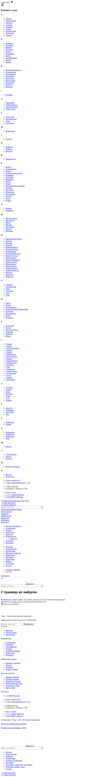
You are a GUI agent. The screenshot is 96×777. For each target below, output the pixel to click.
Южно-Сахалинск (13, 467)
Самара (8, 346)
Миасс (8, 223)
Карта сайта (10, 688)
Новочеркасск (11, 266)
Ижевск (9, 149)
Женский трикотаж (13, 553)
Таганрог (9, 388)
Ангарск (9, 23)
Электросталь (11, 454)
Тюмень (9, 400)
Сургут (8, 375)
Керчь (8, 182)
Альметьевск (11, 21)
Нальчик (9, 243)
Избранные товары (13, 681)
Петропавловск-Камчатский (17, 309)
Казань (8, 167)
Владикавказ (11, 74)
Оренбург (9, 291)
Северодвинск (11, 357)
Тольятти (9, 394)
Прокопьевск (11, 313)
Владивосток (11, 72)
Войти (19, 510)
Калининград (11, 169)
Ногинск (9, 272)
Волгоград (10, 78)
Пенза (8, 303)
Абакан (8, 19)
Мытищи (9, 231)
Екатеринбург (11, 119)
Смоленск (10, 365)
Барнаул (9, 47)
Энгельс (9, 459)
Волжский (10, 83)
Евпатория (10, 117)
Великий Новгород (13, 70)
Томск (8, 396)
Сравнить (5, 513)
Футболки (10, 564)
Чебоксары (10, 432)
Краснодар (10, 192)
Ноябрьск (9, 277)
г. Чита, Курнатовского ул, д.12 (18, 483)
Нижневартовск (12, 249)
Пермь (8, 305)
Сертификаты (11, 647)
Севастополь (11, 354)
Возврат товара (12, 669)
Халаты (9, 566)
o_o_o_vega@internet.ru (15, 495)
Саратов (9, 352)
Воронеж (9, 87)
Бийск (8, 56)
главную (15, 602)
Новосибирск (11, 264)
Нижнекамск (11, 252)
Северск (9, 359)
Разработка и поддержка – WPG (13, 728)
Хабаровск (10, 422)
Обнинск (9, 285)
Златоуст (9, 139)
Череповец (10, 436)
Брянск (8, 62)
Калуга (8, 171)
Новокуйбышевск (13, 260)
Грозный (9, 95)
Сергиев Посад (12, 361)
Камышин (10, 175)
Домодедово (10, 109)
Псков (8, 316)
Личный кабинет (12, 677)
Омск (8, 289)
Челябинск (10, 434)
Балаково (9, 43)
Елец (8, 121)
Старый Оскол (11, 371)
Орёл (8, 295)
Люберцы (9, 211)
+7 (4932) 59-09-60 (8, 505)
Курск (8, 198)
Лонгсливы (10, 559)
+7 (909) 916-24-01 (8, 503)
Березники (10, 54)
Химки (8, 424)
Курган (8, 196)
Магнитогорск (11, 218)
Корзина (5, 522)
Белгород (9, 50)
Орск (8, 293)
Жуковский (10, 131)
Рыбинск (9, 334)
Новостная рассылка (14, 684)
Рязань (8, 336)
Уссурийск (10, 412)
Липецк (9, 208)
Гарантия (9, 645)
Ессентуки (10, 123)
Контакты (9, 655)
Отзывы (9, 649)
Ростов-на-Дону (12, 330)
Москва (9, 225)
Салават (9, 344)
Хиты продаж (11, 549)
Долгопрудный (12, 107)
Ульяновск (10, 410)
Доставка (9, 667)
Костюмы (9, 557)
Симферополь (11, 363)
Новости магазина (10, 604)
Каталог (9, 752)
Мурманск (10, 227)
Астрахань (10, 33)
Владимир (10, 76)
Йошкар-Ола (11, 159)
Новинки (9, 547)
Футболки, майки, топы (15, 767)
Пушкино (9, 318)
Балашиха (9, 45)
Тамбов (9, 390)
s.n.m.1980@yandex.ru (14, 497)
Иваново (9, 147)
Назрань (9, 241)
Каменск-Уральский (14, 173)
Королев (9, 188)
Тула (7, 398)
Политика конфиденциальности (14, 724)
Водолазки (10, 555)
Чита (7, 439)
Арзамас (9, 25)
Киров (8, 184)
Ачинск (9, 35)
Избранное (5, 518)
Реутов (8, 328)
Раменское (10, 326)
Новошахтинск (12, 268)
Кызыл (8, 201)
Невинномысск (12, 247)
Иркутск (9, 151)
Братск (8, 60)
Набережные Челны (14, 239)
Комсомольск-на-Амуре (15, 186)
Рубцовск (9, 332)
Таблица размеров (13, 651)
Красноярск (10, 194)
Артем (8, 29)
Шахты (8, 446)
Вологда (9, 85)
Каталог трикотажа (13, 526)
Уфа (7, 414)
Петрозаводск (11, 307)
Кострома (9, 190)
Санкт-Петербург (12, 348)
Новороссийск (11, 262)
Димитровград (11, 105)
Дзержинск (10, 103)
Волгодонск (10, 81)
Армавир (9, 27)
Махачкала (10, 221)
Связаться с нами (12, 686)
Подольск (9, 311)
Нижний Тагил (12, 256)
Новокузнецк (11, 258)
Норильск (9, 275)
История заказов (12, 679)
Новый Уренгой (12, 270)
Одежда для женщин (14, 761)
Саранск (9, 350)
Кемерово (9, 180)
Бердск (8, 52)
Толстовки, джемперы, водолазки (19, 765)
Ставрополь (10, 369)
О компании (10, 643)
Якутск (8, 474)
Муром (8, 229)
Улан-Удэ (9, 408)
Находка (9, 245)
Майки (8, 561)
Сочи (8, 367)
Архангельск (11, 31)
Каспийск (9, 177)
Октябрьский (11, 287)
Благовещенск (11, 58)
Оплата (8, 665)
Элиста (8, 457)
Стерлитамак (11, 373)
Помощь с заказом (13, 663)
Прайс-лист (10, 653)
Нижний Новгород (13, 254)
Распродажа (10, 551)
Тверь (8, 392)
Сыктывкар (10, 380)
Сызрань (9, 378)
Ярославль (10, 477)
